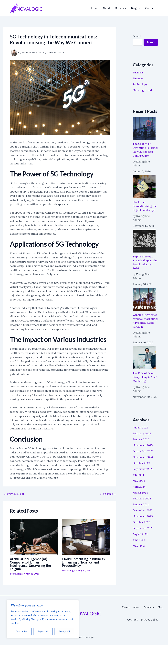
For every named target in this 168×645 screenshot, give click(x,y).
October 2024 (141, 463)
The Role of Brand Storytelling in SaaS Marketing (145, 377)
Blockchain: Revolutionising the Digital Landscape (145, 206)
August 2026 (140, 427)
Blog (134, 8)
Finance (138, 78)
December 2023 (143, 510)
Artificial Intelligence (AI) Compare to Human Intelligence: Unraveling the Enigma (30, 564)
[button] (138, 8)
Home (93, 8)
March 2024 (140, 492)
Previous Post (14, 493)
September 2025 (143, 451)
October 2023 (141, 522)
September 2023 (143, 528)
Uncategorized (142, 90)
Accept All (64, 631)
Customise (21, 631)
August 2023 (140, 534)
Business (138, 72)
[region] (43, 619)
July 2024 (138, 474)
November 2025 (143, 445)
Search (137, 36)
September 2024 (143, 469)
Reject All (43, 631)
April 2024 (139, 486)
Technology (16, 573)
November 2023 (143, 516)
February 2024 (142, 498)
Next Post (108, 493)
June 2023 (139, 539)
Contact (150, 8)
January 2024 (141, 504)
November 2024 (143, 457)
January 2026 (141, 439)
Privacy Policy (149, 619)
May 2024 (139, 480)
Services (120, 8)
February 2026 (142, 433)
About (106, 8)
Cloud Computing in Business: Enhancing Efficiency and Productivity (83, 562)
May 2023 (139, 545)
